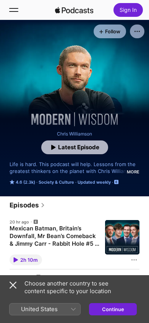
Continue (113, 309)
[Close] (13, 285)
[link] (27, 205)
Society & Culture (56, 182)
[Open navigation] (13, 10)
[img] (74, 10)
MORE (133, 172)
